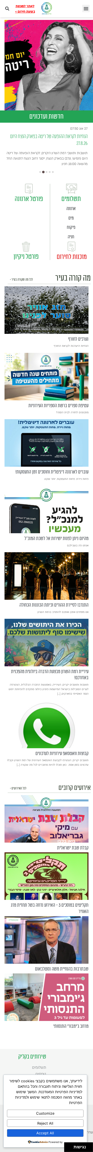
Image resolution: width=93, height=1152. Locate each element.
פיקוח (71, 227)
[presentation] (46, 310)
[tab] (40, 172)
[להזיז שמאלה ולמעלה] (68, 1146)
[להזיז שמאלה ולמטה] (68, 1148)
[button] (86, 8)
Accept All (45, 1133)
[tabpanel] (49, 65)
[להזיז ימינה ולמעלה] (70, 1146)
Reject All (45, 1123)
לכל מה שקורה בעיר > (21, 280)
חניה (71, 237)
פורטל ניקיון (26, 257)
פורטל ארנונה (29, 199)
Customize (45, 1113)
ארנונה (71, 208)
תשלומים (71, 199)
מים (71, 218)
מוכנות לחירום (72, 257)
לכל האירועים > (18, 788)
